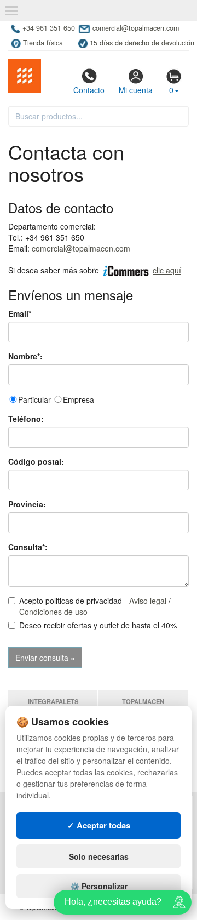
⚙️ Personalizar (99, 886)
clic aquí (167, 270)
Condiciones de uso (53, 611)
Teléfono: (26, 418)
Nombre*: (25, 356)
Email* (19, 313)
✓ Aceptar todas (98, 825)
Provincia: (27, 504)
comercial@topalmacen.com (81, 248)
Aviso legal (147, 600)
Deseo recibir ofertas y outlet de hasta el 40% (98, 625)
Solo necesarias (99, 856)
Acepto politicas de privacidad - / (95, 606)
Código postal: (36, 461)
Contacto (89, 89)
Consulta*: (28, 546)
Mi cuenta (136, 89)
